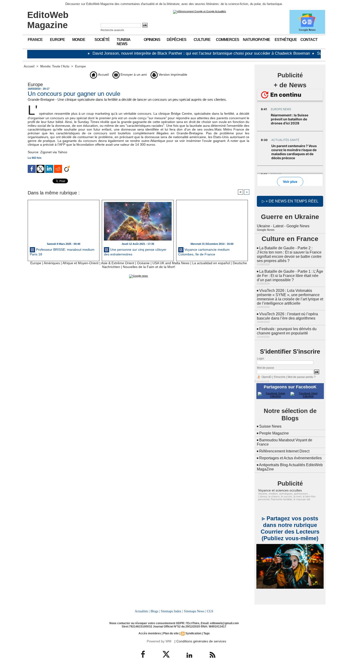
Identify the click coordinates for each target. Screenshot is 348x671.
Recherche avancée (112, 30)
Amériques (52, 263)
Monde (78, 40)
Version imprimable (172, 74)
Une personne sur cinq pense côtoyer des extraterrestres (135, 252)
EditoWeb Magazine (47, 20)
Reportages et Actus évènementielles (290, 458)
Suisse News (270, 426)
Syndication (193, 633)
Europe (57, 40)
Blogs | (155, 611)
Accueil (29, 66)
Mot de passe (265, 367)
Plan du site (171, 633)
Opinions (152, 40)
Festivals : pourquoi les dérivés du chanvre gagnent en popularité (287, 331)
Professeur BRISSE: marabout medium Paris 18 (62, 252)
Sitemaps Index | (172, 611)
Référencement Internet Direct (284, 451)
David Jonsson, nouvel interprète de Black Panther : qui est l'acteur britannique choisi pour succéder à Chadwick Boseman (186, 53)
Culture (202, 40)
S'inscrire (280, 377)
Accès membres (149, 633)
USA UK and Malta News (170, 263)
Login (260, 358)
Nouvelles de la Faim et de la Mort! (149, 267)
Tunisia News (123, 42)
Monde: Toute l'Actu (54, 66)
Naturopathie (256, 40)
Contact (308, 40)
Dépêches (176, 40)
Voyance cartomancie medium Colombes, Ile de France (204, 252)
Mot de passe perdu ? (302, 377)
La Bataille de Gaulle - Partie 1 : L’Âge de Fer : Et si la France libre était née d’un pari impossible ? (290, 275)
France (35, 40)
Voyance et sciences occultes (280, 490)
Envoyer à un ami (133, 74)
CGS (210, 611)
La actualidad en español (211, 263)
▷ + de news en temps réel (290, 201)
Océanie (143, 263)
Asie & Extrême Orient (117, 263)
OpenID (267, 377)
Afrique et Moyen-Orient (80, 263)
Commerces (227, 40)
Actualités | (142, 611)
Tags (206, 633)
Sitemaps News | (195, 611)
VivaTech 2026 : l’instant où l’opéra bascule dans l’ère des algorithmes (287, 316)
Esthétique (286, 40)
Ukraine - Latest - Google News (283, 226)
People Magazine (274, 433)
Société (102, 40)
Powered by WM (159, 641)
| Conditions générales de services (200, 641)
